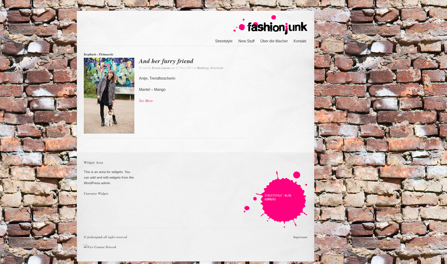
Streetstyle (224, 41)
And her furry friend (166, 60)
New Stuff (246, 41)
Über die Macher (274, 41)
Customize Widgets (96, 193)
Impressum (300, 237)
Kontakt (300, 41)
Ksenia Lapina (161, 68)
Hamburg (203, 68)
